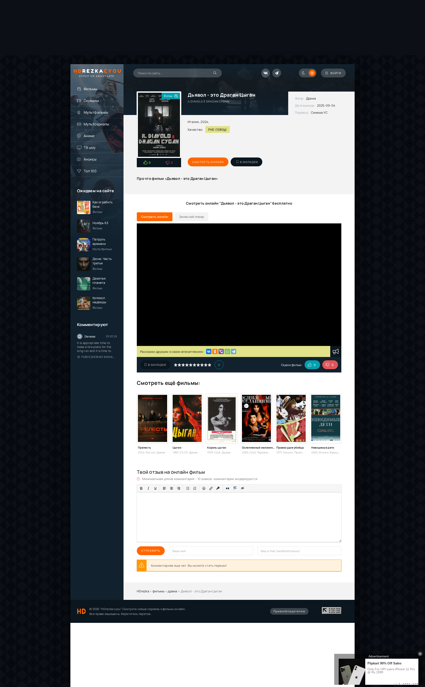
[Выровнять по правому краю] (179, 488)
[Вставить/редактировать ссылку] (211, 488)
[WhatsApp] (227, 351)
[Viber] (221, 351)
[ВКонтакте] (208, 351)
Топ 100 (90, 171)
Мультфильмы (96, 112)
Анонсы (90, 159)
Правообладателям (289, 611)
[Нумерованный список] (195, 488)
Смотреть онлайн (208, 162)
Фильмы (90, 88)
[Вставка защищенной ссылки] (218, 488)
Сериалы (91, 100)
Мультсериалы (96, 124)
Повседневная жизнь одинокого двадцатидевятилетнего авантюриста (99, 357)
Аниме (89, 135)
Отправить (150, 551)
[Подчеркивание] (155, 488)
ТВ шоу (90, 147)
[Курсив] (148, 488)
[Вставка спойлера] (235, 488)
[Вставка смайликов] (204, 488)
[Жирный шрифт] (141, 488)
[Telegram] (233, 351)
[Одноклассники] (215, 351)
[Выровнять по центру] (171, 488)
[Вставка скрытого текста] (243, 488)
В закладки (249, 162)
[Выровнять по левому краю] (164, 488)
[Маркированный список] (188, 488)
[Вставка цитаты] (227, 488)
